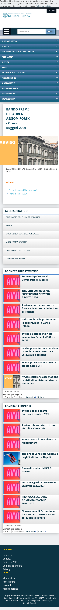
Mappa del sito (10, 588)
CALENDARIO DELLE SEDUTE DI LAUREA (23, 217)
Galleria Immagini (10, 88)
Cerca (49, 32)
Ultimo (41, 397)
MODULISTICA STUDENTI (16, 242)
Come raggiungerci (12, 565)
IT (49, 11)
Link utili (7, 585)
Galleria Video (9, 94)
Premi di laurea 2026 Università (23, 190)
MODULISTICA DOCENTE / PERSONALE (22, 234)
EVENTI (9, 225)
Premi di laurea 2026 (18, 194)
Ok (49, 6)
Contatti (7, 558)
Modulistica (9, 578)
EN (53, 11)
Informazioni (42, 6)
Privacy (6, 569)
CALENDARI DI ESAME (15, 258)
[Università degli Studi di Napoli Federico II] (27, 20)
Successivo (30, 397)
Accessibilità (9, 581)
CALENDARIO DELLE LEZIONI (18, 250)
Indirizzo (7, 555)
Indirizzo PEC (9, 562)
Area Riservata (8, 99)
